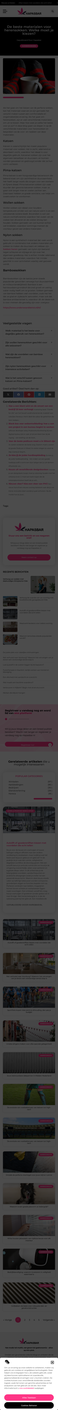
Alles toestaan (29, 1397)
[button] (52, 1362)
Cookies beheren (29, 1405)
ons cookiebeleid (26, 1388)
